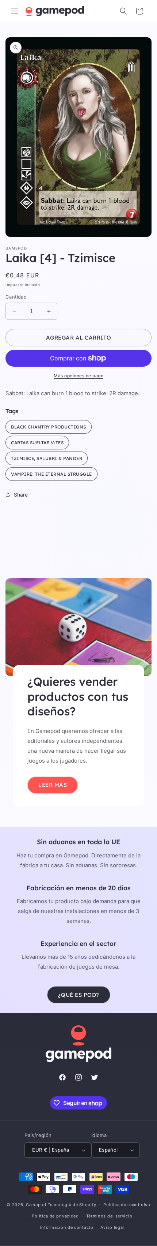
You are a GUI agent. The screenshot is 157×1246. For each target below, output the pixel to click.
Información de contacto (66, 1227)
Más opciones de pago (78, 375)
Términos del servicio (109, 1216)
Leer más (52, 784)
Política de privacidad (55, 1216)
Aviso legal (112, 1227)
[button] (15, 11)
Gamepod (36, 1204)
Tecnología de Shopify (72, 1204)
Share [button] (21, 494)
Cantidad (16, 297)
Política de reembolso (126, 1204)
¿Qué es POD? (78, 994)
